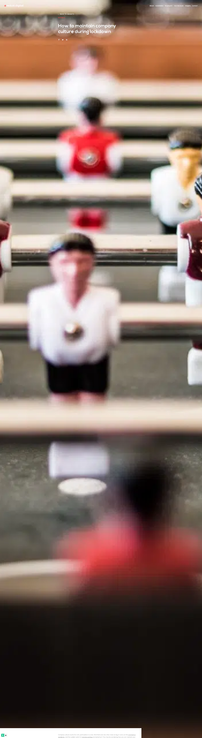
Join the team (179, 6)
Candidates (159, 6)
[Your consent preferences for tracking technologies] (5, 735)
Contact (195, 6)
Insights (188, 6)
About (152, 6)
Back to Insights (66, 14)
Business (61, 17)
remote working (87, 737)
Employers (168, 6)
